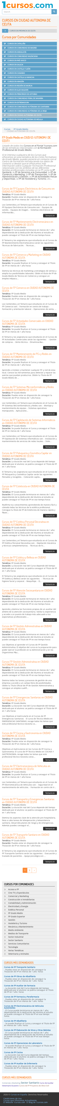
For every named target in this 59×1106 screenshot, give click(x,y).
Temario (49, 215)
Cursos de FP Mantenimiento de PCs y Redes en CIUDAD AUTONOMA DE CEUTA (27, 355)
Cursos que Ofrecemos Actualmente (20, 1100)
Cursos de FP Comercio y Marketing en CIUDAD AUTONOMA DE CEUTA (26, 256)
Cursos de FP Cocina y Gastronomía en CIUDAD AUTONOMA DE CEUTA (26, 734)
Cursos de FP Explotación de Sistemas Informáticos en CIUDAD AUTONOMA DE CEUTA (28, 421)
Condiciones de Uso (12, 1098)
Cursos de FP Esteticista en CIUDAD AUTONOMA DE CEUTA (28, 487)
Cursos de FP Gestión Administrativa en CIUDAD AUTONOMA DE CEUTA (27, 627)
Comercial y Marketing (11, 1083)
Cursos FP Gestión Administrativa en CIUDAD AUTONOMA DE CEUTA (25, 663)
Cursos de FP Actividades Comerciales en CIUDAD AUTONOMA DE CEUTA (27, 322)
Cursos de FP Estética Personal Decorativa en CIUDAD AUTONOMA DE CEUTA (25, 523)
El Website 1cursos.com (14, 1102)
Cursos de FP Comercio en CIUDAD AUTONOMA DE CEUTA (28, 289)
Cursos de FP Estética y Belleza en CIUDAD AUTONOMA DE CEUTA (24, 559)
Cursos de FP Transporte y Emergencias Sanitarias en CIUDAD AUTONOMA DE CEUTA (28, 800)
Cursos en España (19, 1094)
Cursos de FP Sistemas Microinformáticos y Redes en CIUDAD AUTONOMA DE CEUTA (28, 388)
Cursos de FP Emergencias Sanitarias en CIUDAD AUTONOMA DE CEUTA (27, 698)
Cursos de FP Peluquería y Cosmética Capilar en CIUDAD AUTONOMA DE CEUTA (27, 454)
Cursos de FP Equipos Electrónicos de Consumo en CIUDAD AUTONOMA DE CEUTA (28, 190)
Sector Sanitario (30, 1082)
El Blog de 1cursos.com (37, 1102)
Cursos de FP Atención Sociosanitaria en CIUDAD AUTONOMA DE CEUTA (27, 592)
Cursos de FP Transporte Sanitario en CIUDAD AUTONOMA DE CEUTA (25, 836)
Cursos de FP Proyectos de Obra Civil (34, 1085)
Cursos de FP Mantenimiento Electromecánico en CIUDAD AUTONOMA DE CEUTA (27, 223)
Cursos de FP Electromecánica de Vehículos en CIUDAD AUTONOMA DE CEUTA (26, 767)
